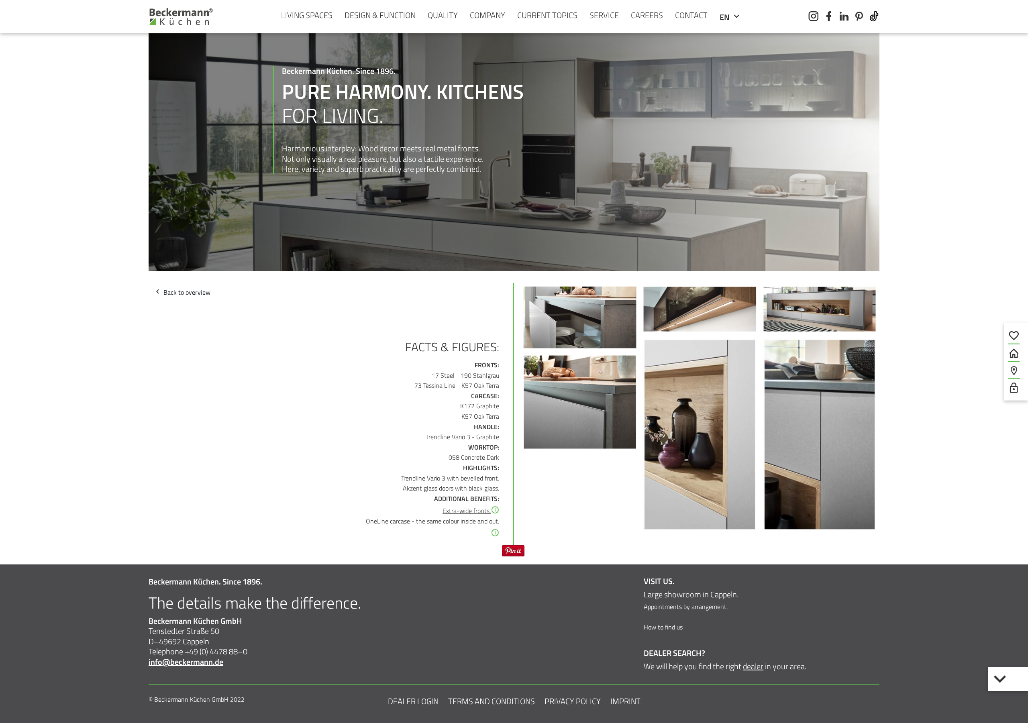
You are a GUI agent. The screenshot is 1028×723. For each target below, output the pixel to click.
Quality (443, 15)
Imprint (625, 701)
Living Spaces (306, 15)
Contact (691, 15)
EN (725, 17)
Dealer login (413, 701)
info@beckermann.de (186, 662)
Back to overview (186, 292)
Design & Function (380, 15)
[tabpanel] (514, 224)
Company (487, 15)
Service (604, 15)
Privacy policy (573, 701)
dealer (753, 666)
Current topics (547, 15)
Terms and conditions (491, 701)
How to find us (663, 627)
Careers (647, 15)
